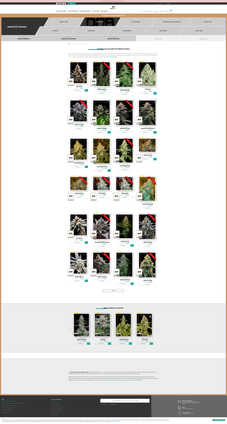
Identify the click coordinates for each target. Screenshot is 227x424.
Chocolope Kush (148, 204)
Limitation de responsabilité (57, 410)
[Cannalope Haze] (78, 149)
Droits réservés (54, 414)
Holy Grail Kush (125, 279)
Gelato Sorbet (147, 242)
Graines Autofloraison (85, 11)
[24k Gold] (78, 72)
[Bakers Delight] (101, 113)
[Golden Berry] (78, 263)
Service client (146, 11)
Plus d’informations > (112, 56)
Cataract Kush (147, 155)
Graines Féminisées (73, 11)
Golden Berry (79, 276)
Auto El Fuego (79, 124)
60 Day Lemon (102, 89)
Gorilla (103, 339)
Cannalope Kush (125, 165)
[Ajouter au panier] (86, 90)
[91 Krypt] (147, 74)
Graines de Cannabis (61, 11)
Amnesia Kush (124, 339)
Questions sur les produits (7, 407)
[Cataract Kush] (147, 145)
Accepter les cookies (218, 420)
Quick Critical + (82, 339)
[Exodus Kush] (124, 226)
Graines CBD (96, 11)
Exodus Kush (125, 241)
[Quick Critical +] (81, 325)
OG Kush (145, 339)
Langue (158, 3)
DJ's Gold (79, 238)
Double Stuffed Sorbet (102, 242)
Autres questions (5, 412)
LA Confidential (138, 380)
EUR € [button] (169, 3)
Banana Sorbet (125, 128)
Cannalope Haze (79, 162)
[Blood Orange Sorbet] (147, 113)
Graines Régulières (148, 88)
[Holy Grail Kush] (124, 264)
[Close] (225, 1)
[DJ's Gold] (78, 225)
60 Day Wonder (125, 90)
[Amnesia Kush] (123, 325)
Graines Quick (104, 11)
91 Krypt (148, 89)
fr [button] (160, 3)
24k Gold (79, 86)
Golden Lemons (102, 276)
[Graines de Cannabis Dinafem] (69, 44)
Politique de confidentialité (56, 407)
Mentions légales (54, 403)
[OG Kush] (144, 325)
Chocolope (102, 193)
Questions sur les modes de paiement (10, 405)
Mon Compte (156, 11)
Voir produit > (77, 90)
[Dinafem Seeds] (113, 7)
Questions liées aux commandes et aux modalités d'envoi (14, 403)
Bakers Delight (102, 128)
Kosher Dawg (148, 280)
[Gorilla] (102, 325)
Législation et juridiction (56, 412)
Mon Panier (166, 11)
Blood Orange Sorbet (148, 128)
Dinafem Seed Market (113, 15)
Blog (72, 3)
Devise (166, 3)
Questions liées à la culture (7, 410)
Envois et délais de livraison (57, 405)
